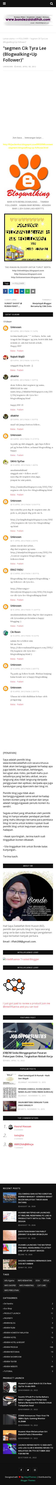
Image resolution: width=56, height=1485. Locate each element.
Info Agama (9, 1280)
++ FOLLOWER (22, 38)
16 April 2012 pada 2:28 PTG (26, 669)
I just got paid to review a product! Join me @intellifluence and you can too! (26, 1005)
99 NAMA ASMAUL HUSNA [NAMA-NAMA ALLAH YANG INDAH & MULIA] (35, 1090)
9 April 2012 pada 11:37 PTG (26, 439)
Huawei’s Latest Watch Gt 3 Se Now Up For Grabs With (34, 1385)
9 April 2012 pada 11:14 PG (25, 331)
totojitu (19, 1135)
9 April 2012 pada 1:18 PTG (25, 419)
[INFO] (28, 1036)
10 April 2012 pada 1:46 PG (25, 465)
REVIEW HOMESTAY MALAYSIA (28, 1332)
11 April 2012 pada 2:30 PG (25, 541)
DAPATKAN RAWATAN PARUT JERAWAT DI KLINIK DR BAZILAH (33, 1233)
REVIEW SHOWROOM (28, 1357)
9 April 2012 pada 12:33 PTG (26, 360)
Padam (20, 350)
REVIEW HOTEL (28, 1337)
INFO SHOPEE (10, 1285)
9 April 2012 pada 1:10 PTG (25, 380)
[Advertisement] (28, 101)
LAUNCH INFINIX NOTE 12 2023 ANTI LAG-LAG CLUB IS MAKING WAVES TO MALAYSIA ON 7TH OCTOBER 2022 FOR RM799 (35, 1449)
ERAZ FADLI (16, 569)
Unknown (8, 66)
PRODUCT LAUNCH (28, 1313)
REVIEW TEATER (28, 1361)
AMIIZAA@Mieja (23, 1144)
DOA (38, 1280)
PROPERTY (28, 1318)
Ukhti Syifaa (17, 461)
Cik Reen (15, 632)
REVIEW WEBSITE (28, 1366)
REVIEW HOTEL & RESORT (28, 1342)
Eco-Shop (28, 1308)
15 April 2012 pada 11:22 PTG (26, 610)
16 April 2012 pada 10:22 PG (26, 636)
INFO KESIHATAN (25, 1280)
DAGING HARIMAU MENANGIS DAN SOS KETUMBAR (34, 1262)
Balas (13, 350)
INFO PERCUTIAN (11, 1290)
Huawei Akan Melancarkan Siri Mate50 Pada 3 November (32, 1433)
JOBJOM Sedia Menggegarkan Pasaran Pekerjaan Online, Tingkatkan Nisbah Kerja (28, 1054)
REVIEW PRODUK (28, 1347)
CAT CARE (41, 1285)
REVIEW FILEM (28, 1327)
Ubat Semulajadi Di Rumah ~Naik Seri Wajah (34, 1077)
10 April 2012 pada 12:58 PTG (26, 505)
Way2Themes (30, 1477)
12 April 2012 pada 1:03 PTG (26, 574)
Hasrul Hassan (22, 1126)
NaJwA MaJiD (17, 356)
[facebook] (21, 1470)
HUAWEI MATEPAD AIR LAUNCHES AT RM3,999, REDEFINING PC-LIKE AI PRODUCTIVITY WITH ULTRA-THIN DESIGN (34, 1217)
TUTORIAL (28, 1371)
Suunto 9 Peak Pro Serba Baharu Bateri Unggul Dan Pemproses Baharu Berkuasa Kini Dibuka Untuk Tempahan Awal (35, 1401)
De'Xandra (28, 1303)
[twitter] (28, 1470)
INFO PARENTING (26, 1285)
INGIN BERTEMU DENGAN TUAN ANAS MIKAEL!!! (33, 1104)
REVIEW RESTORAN (28, 1352)
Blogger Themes (28, 1480)
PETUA (46, 1280)
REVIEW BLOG (28, 1323)
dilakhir (14, 376)
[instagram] (35, 1470)
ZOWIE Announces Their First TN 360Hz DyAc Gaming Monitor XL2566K (33, 1418)
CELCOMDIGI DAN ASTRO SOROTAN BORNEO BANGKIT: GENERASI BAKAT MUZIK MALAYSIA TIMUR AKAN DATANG (35, 1198)
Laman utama (8, 38)
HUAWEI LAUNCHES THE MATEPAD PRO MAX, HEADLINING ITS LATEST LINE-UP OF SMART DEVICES (34, 1248)
